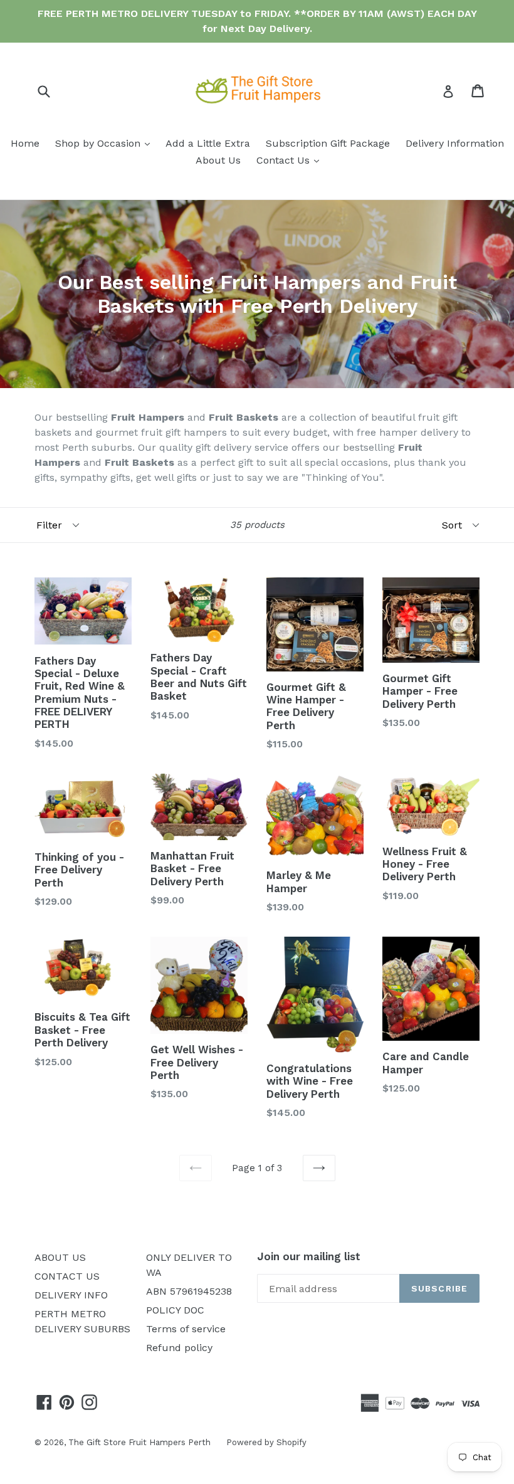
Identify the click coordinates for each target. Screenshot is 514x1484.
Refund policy (179, 1348)
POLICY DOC (175, 1310)
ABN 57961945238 (189, 1291)
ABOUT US (60, 1257)
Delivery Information (455, 143)
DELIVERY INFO (71, 1295)
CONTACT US (67, 1276)
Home (25, 143)
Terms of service (186, 1329)
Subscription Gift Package (328, 143)
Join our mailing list (308, 1256)
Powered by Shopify (266, 1442)
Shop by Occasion (105, 143)
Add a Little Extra (207, 143)
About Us (218, 160)
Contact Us (290, 160)
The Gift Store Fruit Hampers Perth (139, 1442)
